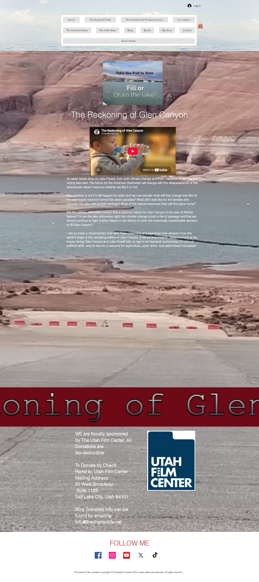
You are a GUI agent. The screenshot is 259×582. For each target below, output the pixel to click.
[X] (140, 555)
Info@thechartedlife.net (98, 522)
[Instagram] (112, 555)
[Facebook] (98, 555)
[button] (200, 25)
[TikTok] (155, 555)
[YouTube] (126, 555)
